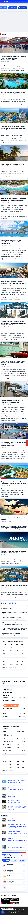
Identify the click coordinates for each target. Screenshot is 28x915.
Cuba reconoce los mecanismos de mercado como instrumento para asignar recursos (13, 623)
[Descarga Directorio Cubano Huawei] (14, 904)
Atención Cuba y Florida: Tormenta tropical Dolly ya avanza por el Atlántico (17, 782)
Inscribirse (7, 860)
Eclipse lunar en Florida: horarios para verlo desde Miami (16, 801)
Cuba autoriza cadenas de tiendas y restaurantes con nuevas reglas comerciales (13, 618)
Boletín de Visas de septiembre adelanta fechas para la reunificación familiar (17, 840)
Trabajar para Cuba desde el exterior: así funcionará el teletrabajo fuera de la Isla (17, 833)
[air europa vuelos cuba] (4, 788)
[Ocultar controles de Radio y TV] (27, 431)
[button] (27, 436)
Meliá (2, 492)
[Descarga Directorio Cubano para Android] (14, 900)
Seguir (14, 860)
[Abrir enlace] (4, 781)
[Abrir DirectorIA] (3, 912)
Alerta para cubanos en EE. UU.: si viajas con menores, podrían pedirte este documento (17, 826)
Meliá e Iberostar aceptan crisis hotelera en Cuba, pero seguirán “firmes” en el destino (13, 362)
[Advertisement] (14, 22)
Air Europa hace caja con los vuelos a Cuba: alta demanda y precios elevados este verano (17, 789)
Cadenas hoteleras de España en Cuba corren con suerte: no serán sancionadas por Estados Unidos (13, 323)
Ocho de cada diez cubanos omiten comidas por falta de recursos (14, 613)
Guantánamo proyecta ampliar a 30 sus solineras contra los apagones (12, 634)
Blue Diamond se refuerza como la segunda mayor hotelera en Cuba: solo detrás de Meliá (12, 242)
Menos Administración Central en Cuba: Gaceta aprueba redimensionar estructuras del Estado (14, 628)
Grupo (22, 860)
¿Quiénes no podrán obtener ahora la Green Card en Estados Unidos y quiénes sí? (17, 807)
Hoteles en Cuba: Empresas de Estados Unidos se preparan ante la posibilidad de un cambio (13, 128)
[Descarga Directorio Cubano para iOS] (5, 900)
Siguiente (13, 603)
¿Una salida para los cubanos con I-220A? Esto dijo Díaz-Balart (17, 795)
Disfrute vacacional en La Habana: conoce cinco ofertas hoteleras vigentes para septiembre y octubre (13, 444)
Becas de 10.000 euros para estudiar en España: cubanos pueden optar (17, 846)
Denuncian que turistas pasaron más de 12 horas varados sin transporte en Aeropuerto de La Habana (13, 58)
